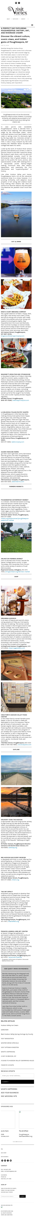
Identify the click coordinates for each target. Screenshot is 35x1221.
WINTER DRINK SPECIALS (10, 1043)
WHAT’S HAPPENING (8, 1052)
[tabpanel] (17, 1125)
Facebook (8, 1161)
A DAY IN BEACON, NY (8, 1056)
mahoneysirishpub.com (20, 400)
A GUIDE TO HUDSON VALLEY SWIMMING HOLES (17, 1060)
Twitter (5, 1161)
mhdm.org (15, 880)
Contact (23, 19)
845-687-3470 (7, 1169)
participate (15, 19)
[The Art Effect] (17, 1120)
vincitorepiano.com (24, 745)
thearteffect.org (13, 921)
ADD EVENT (3, 1153)
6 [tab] (17, 1141)
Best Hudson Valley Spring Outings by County (17, 1034)
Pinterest (11, 1161)
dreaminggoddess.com (17, 648)
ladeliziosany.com (17, 442)
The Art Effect (7, 1131)
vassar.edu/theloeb (15, 957)
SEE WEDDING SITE (9, 1096)
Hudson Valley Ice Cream (9, 1025)
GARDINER (4, 1030)
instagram (2, 1161)
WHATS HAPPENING (9, 1089)
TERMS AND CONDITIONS (7, 1215)
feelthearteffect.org (9, 1136)
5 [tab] (16, 1141)
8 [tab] (19, 1141)
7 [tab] (18, 1141)
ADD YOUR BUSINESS (10, 1093)
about (8, 19)
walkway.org (12, 847)
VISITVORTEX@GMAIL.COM (10, 1171)
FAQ (2, 1149)
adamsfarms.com (18, 482)
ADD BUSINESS (4, 1156)
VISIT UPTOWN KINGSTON (10, 1047)
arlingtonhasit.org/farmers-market (17, 572)
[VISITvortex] (17, 15)
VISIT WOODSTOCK (7, 1038)
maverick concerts (7, 1065)
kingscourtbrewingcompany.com (12, 336)
